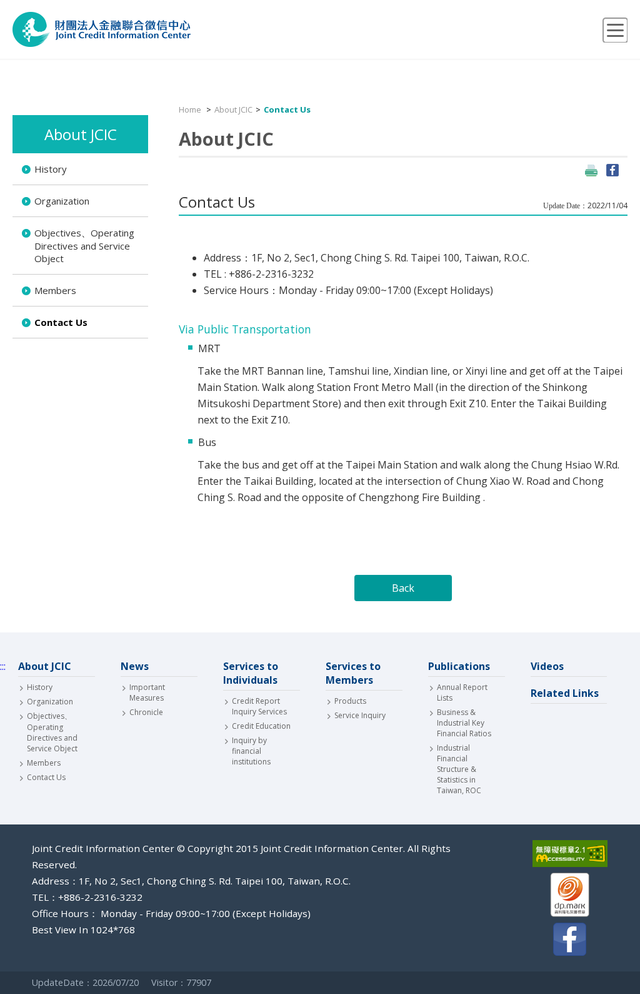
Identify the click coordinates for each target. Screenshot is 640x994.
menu (615, 30)
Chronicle (146, 712)
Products (350, 701)
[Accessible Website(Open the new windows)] (570, 855)
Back (403, 588)
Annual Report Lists (462, 692)
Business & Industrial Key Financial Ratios (464, 723)
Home (190, 109)
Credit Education (261, 726)
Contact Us (61, 322)
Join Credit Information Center (101, 29)
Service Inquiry (360, 715)
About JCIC (233, 109)
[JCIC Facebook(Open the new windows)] (570, 940)
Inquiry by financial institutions (251, 751)
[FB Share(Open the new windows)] (612, 170)
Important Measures (147, 692)
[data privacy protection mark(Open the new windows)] (570, 896)
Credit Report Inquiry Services (259, 706)
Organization (61, 201)
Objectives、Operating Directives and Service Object (84, 245)
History (50, 169)
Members (55, 290)
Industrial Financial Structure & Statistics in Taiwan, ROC (459, 769)
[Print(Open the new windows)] (591, 170)
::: (15, 108)
